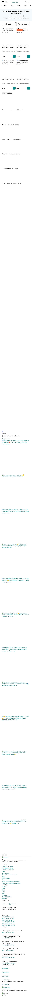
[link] (29, 2)
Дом (3, 891)
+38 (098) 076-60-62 (8, 963)
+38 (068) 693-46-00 (8, 922)
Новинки (4, 895)
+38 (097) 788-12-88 (8, 918)
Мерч (3, 893)
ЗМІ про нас (5, 873)
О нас (3, 871)
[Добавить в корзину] (14, 56)
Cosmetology (5, 979)
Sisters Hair (5, 968)
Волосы (4, 886)
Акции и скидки (6, 896)
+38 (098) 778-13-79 (8, 932)
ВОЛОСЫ (4, 5)
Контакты (5, 880)
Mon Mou (4, 45)
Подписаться (6, 439)
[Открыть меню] (3, 2)
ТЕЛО (19, 5)
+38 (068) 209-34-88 (8, 957)
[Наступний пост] (6, 855)
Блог (3, 876)
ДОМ (25, 5)
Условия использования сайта (11, 881)
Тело (3, 890)
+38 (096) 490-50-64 (8, 925)
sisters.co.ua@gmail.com (9, 904)
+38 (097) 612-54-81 (8, 917)
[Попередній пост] (3, 855)
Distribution (5, 976)
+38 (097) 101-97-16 (8, 945)
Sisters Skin (5, 972)
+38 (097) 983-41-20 (8, 920)
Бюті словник (6, 878)
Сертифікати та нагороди (9, 875)
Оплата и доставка (7, 866)
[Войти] (25, 2)
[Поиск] (6, 2)
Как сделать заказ (7, 868)
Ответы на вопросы (8, 869)
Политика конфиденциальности (11, 883)
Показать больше (7, 93)
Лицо (3, 888)
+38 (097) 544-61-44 (8, 950)
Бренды (4, 898)
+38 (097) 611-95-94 (8, 938)
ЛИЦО (12, 5)
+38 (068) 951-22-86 (8, 923)
